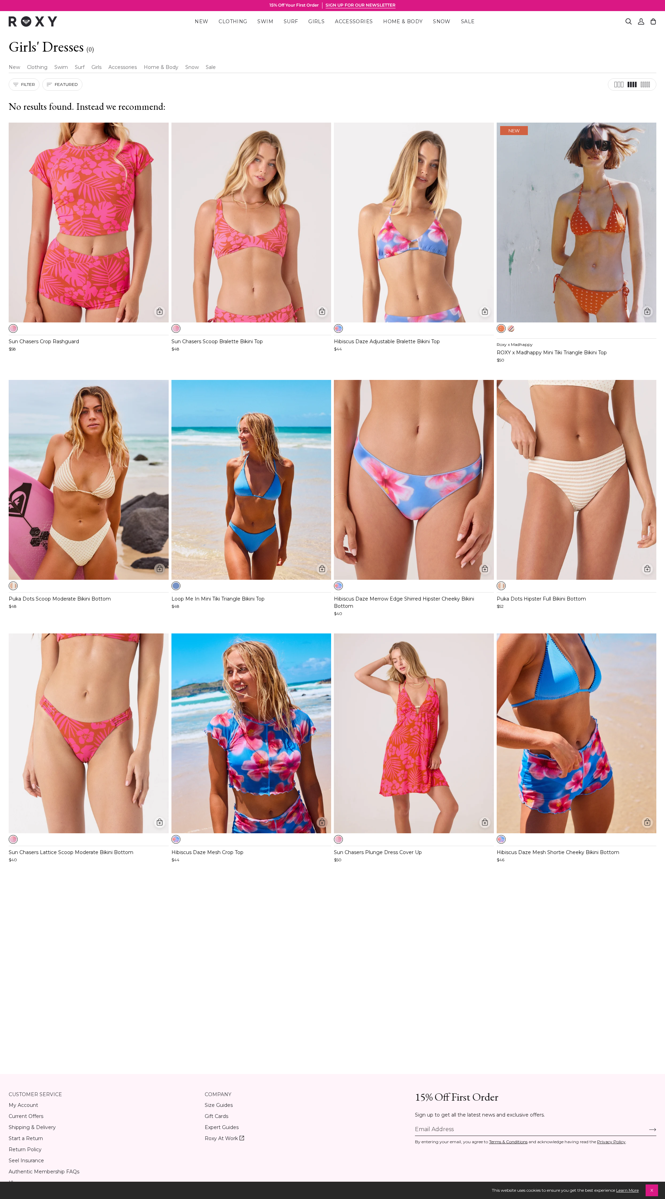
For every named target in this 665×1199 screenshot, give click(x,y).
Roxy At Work (224, 1138)
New (14, 67)
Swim (61, 67)
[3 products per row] (619, 84)
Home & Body (161, 67)
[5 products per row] (645, 84)
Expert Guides (222, 1127)
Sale (211, 67)
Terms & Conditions (508, 1141)
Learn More (627, 1190)
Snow (192, 67)
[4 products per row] (632, 84)
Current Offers (26, 1116)
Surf (80, 67)
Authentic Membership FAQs (44, 1172)
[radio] (13, 328)
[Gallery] (89, 222)
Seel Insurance (26, 1160)
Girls (96, 67)
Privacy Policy (611, 1141)
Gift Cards (216, 1116)
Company (218, 1094)
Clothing (37, 67)
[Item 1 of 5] (89, 222)
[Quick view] (159, 311)
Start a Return (26, 1138)
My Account (23, 1105)
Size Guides (219, 1105)
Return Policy (25, 1149)
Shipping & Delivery (32, 1127)
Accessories (122, 67)
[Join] (647, 1129)
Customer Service (35, 1094)
